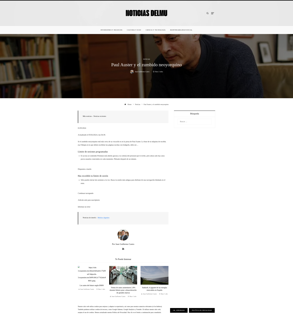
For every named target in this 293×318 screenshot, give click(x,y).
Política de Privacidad (202, 310)
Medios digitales (103, 218)
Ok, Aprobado (179, 310)
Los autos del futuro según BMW (92, 285)
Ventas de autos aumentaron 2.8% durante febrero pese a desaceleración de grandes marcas (123, 290)
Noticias (146, 59)
